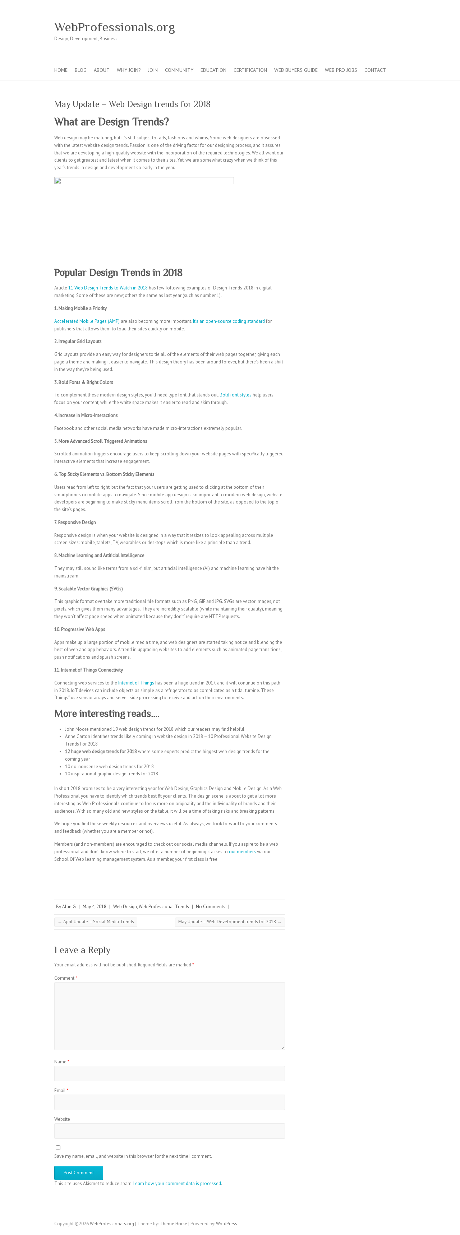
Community (179, 70)
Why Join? (129, 70)
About (102, 70)
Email (61, 1090)
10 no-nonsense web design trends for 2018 (109, 766)
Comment (65, 978)
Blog (81, 70)
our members (242, 852)
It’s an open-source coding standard (229, 321)
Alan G (69, 907)
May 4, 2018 (94, 907)
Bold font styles (236, 395)
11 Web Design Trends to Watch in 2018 (108, 288)
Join (153, 70)
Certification (250, 70)
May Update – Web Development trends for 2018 (230, 922)
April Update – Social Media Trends (96, 922)
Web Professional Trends (164, 907)
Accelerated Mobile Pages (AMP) (87, 321)
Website (62, 1119)
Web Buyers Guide (296, 70)
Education (213, 70)
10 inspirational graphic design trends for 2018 (111, 774)
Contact (375, 70)
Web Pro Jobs (341, 70)
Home (61, 70)
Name (61, 1062)
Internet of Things (136, 683)
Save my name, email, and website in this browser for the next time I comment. (133, 1156)
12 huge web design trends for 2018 (101, 751)
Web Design (125, 907)
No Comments (210, 907)
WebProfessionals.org (114, 27)
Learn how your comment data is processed (177, 1183)
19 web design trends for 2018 (143, 729)
